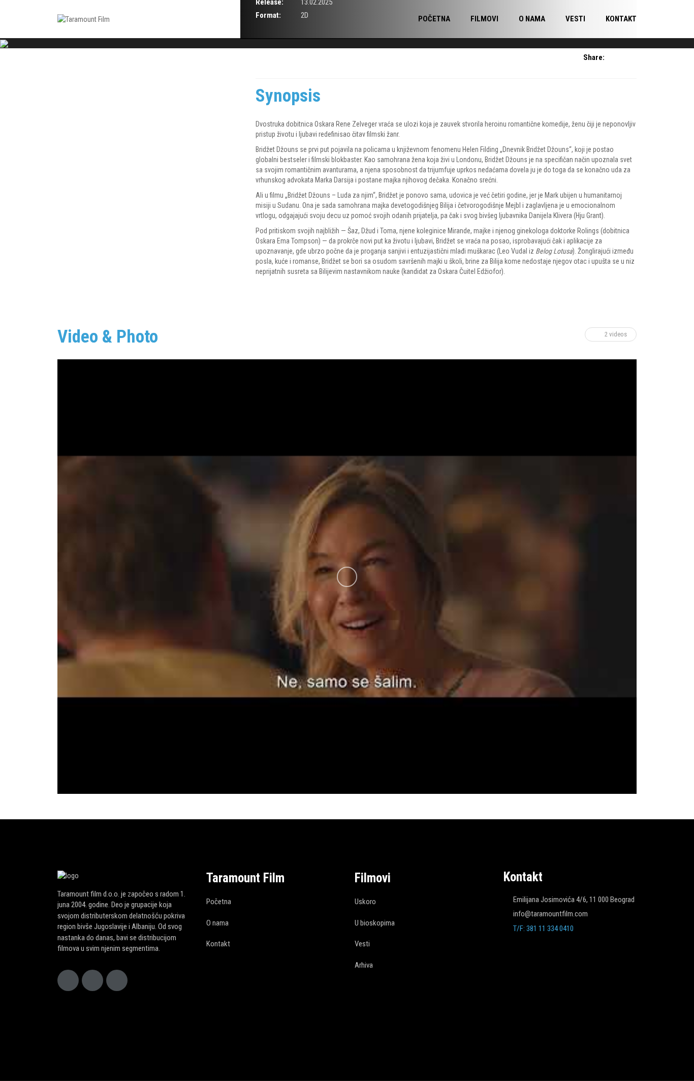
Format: (268, 15)
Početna (218, 901)
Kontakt (218, 943)
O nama (217, 923)
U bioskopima (375, 923)
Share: (594, 57)
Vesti (362, 943)
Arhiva (364, 965)
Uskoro (365, 901)
